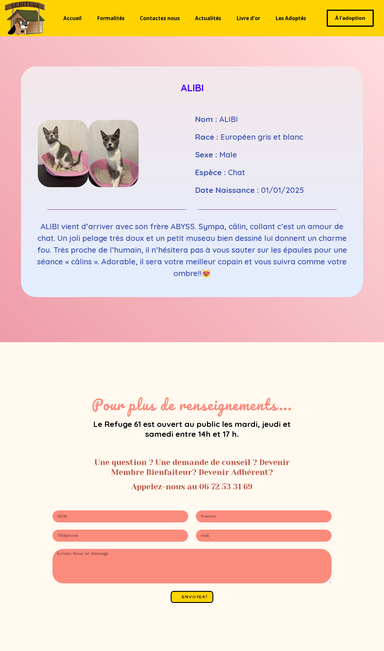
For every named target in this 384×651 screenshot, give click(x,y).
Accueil (72, 18)
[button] (43, 154)
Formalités (110, 18)
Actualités (208, 18)
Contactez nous (160, 18)
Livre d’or (248, 18)
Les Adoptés (290, 18)
